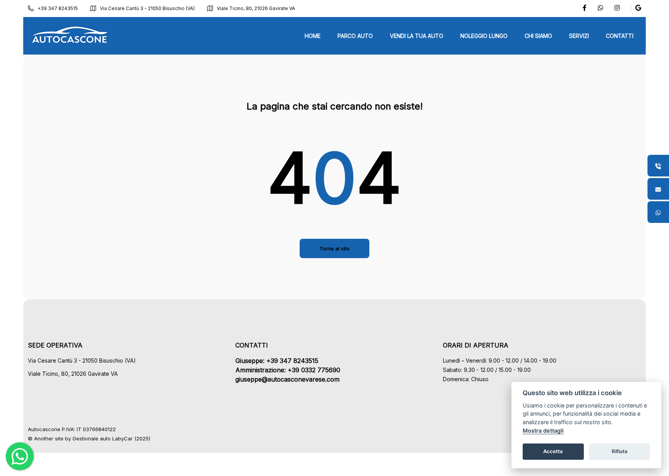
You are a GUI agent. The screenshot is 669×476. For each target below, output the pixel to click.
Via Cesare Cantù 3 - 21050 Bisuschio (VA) (147, 8)
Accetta (553, 451)
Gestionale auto (91, 438)
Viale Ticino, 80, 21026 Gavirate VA (256, 8)
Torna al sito (334, 248)
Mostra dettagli (543, 430)
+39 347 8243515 (58, 8)
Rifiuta (620, 451)
